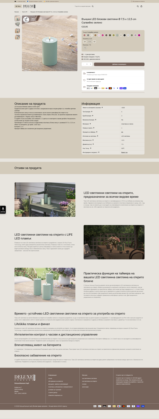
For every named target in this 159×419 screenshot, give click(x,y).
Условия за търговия (54, 390)
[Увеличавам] (74, 19)
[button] (141, 6)
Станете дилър (52, 392)
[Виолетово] (139, 35)
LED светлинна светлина (89, 378)
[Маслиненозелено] (113, 35)
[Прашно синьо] (128, 35)
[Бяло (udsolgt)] (91, 35)
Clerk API (24, 12)
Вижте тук (124, 152)
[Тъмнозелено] (110, 35)
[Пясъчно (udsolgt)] (121, 35)
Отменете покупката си (55, 395)
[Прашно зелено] (131, 35)
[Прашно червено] (135, 35)
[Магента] (102, 35)
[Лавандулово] (99, 35)
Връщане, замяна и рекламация (58, 384)
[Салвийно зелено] (117, 35)
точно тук (98, 81)
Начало (16, 12)
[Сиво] (88, 35)
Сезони (84, 384)
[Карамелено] (95, 35)
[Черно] (124, 35)
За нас (50, 378)
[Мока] (106, 35)
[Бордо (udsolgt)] (84, 35)
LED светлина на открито (89, 381)
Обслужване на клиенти (55, 381)
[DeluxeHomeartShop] (29, 6)
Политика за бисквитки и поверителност (60, 387)
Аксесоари (85, 387)
